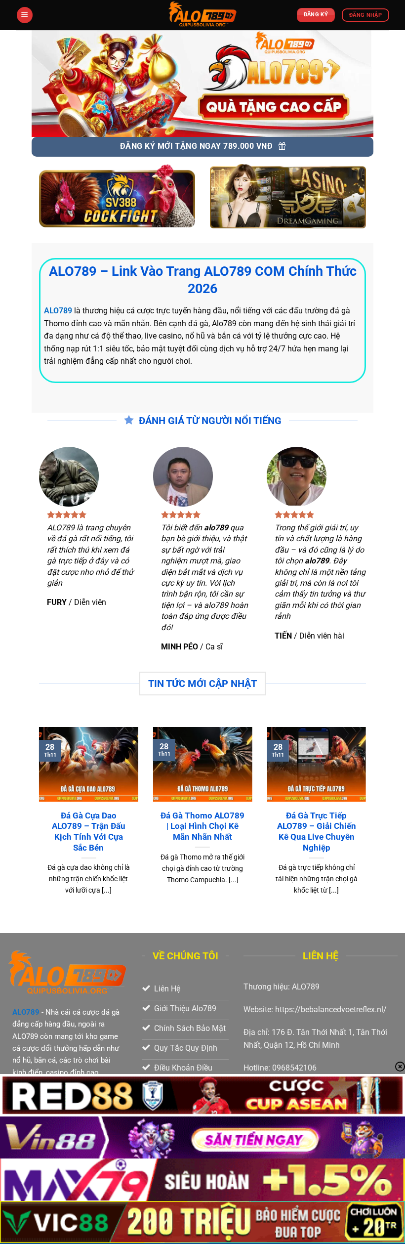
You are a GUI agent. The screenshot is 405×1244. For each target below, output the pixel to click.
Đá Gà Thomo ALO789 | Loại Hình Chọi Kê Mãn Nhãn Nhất (202, 826)
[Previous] (37, 829)
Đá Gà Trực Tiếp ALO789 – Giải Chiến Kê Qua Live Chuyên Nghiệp (316, 832)
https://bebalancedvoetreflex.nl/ (331, 1009)
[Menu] (25, 15)
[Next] (368, 829)
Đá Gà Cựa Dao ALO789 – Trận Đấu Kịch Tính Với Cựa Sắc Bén (88, 832)
